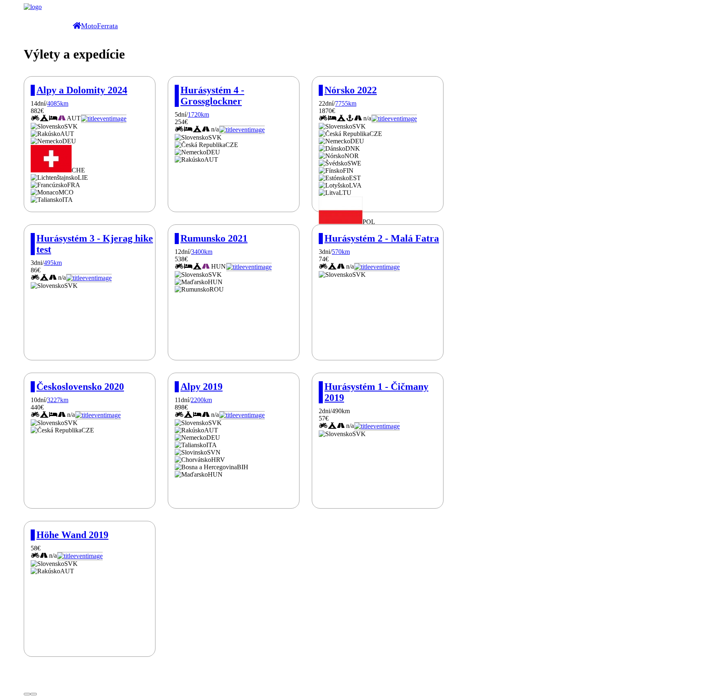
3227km (57, 399)
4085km (57, 103)
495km (53, 262)
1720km (198, 114)
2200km (201, 399)
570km (341, 251)
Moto (89, 26)
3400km (201, 251)
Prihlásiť (35, 684)
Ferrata (107, 26)
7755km (345, 103)
